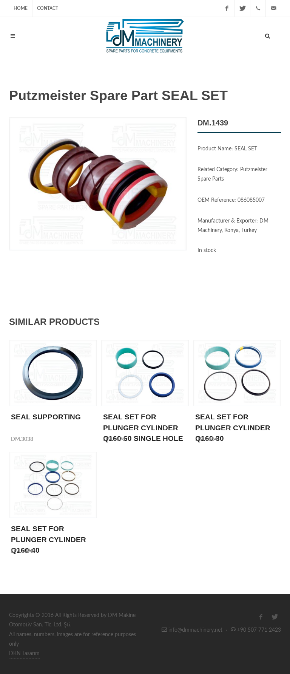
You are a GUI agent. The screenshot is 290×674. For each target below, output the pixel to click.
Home (21, 8)
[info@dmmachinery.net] (273, 8)
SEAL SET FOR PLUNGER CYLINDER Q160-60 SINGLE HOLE (143, 427)
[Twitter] (242, 8)
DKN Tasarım (24, 653)
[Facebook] (226, 8)
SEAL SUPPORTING (46, 417)
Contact (47, 8)
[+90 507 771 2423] (257, 8)
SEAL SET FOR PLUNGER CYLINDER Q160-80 (232, 427)
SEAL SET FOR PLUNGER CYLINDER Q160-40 (48, 539)
